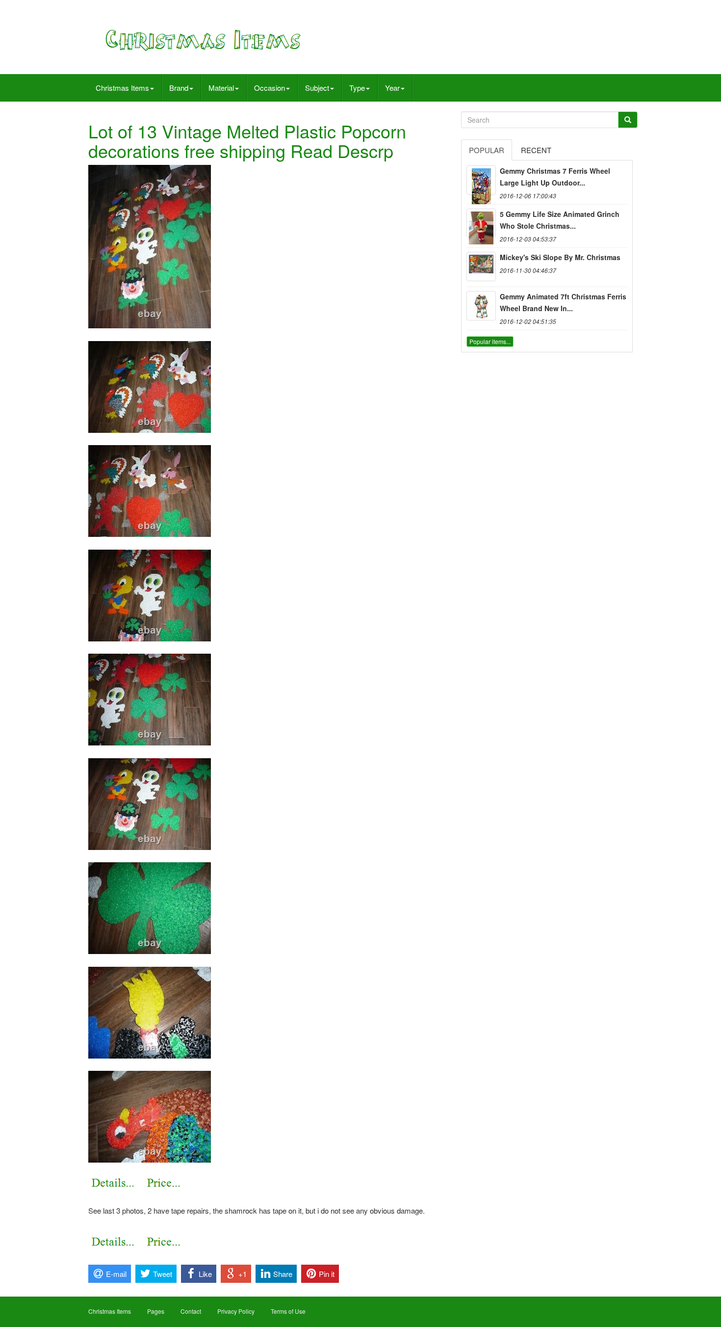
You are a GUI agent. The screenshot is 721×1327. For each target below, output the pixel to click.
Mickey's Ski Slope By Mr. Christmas (560, 257)
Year (392, 87)
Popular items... (490, 341)
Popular (486, 150)
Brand (178, 87)
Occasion (269, 87)
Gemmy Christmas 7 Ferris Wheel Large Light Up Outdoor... (555, 176)
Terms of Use (288, 1311)
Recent (536, 150)
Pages (155, 1311)
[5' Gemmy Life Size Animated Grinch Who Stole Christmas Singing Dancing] (481, 223)
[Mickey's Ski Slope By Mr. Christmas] (481, 266)
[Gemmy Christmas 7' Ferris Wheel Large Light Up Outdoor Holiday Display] (481, 180)
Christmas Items (122, 87)
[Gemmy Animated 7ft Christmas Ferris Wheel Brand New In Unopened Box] (481, 305)
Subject (317, 87)
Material (221, 87)
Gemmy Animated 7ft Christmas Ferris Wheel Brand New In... (563, 302)
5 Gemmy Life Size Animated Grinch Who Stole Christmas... (559, 220)
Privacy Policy (236, 1311)
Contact (190, 1311)
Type (357, 87)
